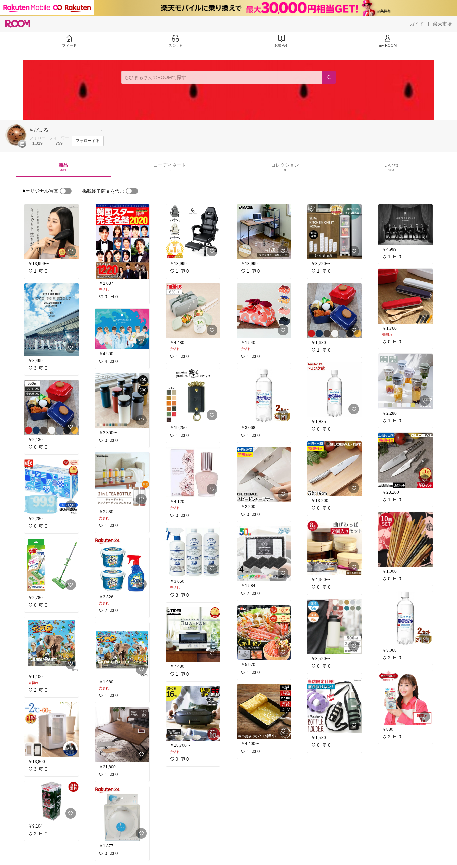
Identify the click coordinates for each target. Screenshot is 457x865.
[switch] (66, 191)
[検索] (329, 77)
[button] (16, 135)
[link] (51, 231)
